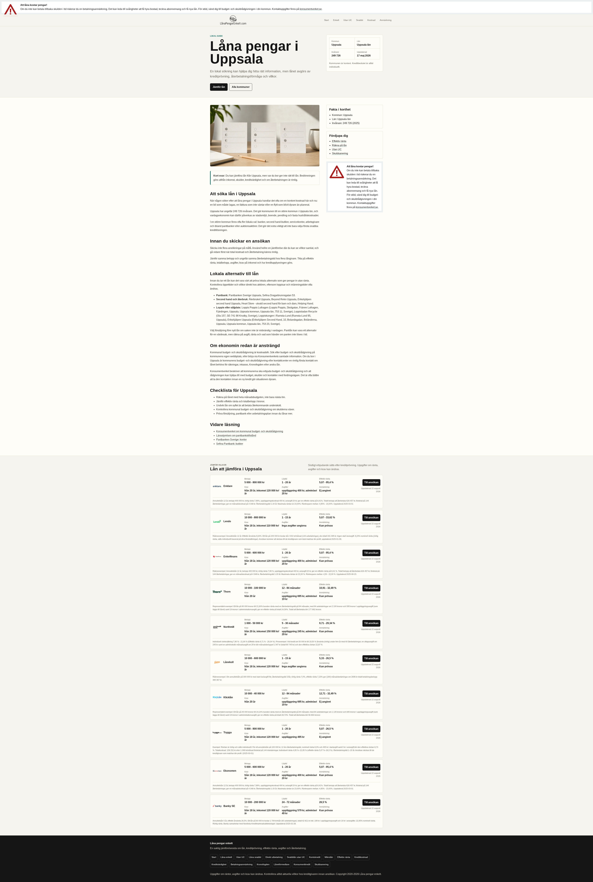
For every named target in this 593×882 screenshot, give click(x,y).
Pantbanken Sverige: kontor (231, 439)
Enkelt (336, 20)
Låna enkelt (226, 857)
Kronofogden (263, 864)
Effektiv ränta (339, 141)
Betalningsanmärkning (241, 864)
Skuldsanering (340, 153)
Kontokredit (314, 857)
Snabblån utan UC (296, 857)
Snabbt (359, 20)
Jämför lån (219, 87)
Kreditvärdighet (219, 864)
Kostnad (371, 20)
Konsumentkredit (302, 864)
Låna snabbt (255, 857)
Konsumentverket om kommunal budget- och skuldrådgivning (249, 431)
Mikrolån (329, 857)
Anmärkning (385, 20)
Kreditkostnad (361, 857)
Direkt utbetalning (274, 857)
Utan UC (347, 20)
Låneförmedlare (281, 864)
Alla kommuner (241, 87)
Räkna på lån (339, 145)
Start (326, 20)
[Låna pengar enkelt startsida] (233, 20)
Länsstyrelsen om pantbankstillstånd (236, 435)
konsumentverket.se (311, 9)
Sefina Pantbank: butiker (229, 443)
